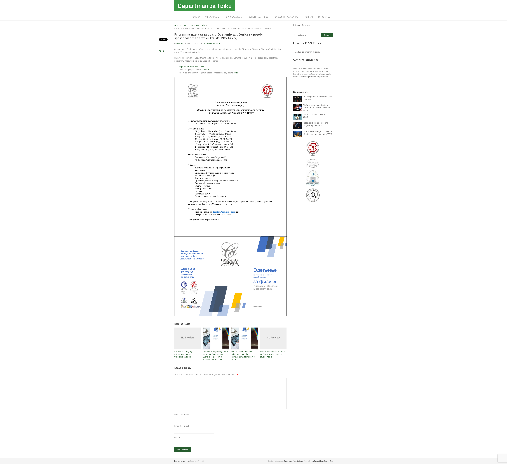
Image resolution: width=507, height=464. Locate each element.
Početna (196, 17)
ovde (236, 73)
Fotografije (324, 17)
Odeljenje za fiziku (258, 17)
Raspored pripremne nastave (191, 67)
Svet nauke (288, 461)
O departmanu (212, 17)
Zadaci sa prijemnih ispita (307, 52)
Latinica (296, 25)
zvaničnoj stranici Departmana (314, 76)
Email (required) (181, 426)
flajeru (206, 70)
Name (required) (181, 414)
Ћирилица (306, 25)
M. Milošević (298, 461)
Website (178, 437)
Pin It (161, 51)
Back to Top (328, 461)
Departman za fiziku (205, 5)
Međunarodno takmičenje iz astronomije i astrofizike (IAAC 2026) (317, 108)
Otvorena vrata (234, 17)
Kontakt (309, 17)
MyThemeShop (317, 461)
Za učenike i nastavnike (286, 17)
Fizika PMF (179, 43)
